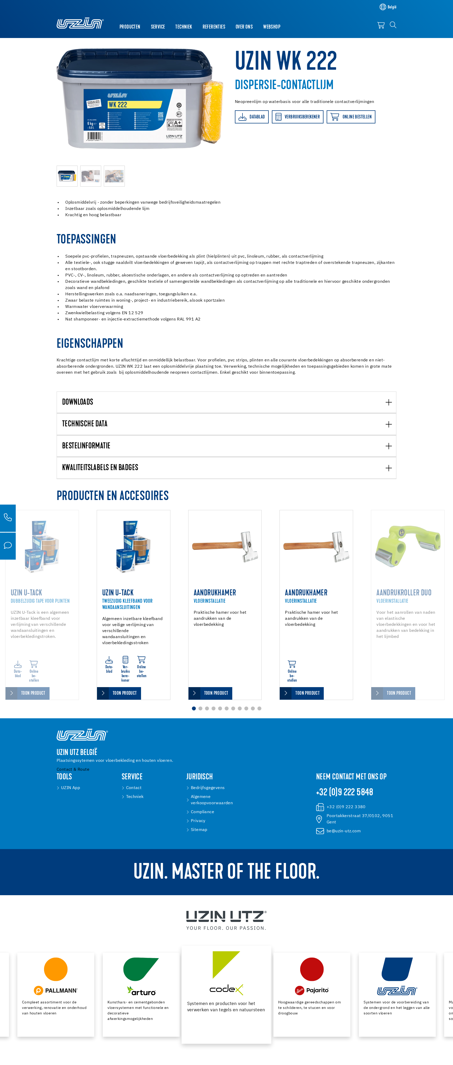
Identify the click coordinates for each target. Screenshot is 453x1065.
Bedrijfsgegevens (208, 788)
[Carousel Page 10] (253, 708)
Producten (130, 27)
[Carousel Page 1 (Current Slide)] (194, 708)
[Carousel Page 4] (213, 708)
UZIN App (70, 788)
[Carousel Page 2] (200, 708)
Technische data (84, 424)
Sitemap (199, 830)
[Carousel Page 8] (240, 708)
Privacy (198, 821)
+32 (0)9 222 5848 (344, 793)
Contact (134, 788)
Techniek (183, 27)
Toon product (33, 693)
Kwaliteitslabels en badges (100, 468)
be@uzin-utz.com (344, 831)
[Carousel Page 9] (246, 708)
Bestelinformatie (86, 446)
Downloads (77, 403)
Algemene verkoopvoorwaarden (212, 800)
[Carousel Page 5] (220, 708)
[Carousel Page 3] (207, 708)
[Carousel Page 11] (259, 708)
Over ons (244, 27)
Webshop (271, 27)
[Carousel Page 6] (227, 708)
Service (158, 27)
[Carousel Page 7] (233, 708)
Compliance (202, 812)
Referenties (214, 27)
